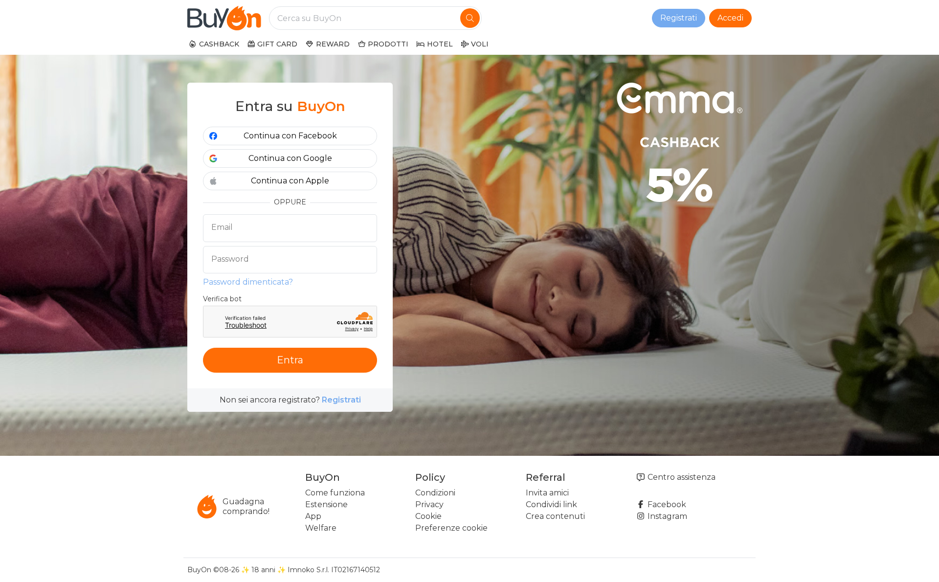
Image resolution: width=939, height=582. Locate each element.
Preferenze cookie (451, 528)
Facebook (666, 504)
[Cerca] (470, 18)
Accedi (730, 17)
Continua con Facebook (290, 135)
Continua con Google (290, 158)
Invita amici (547, 492)
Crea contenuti (555, 516)
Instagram (666, 516)
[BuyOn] (224, 18)
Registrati (678, 17)
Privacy (429, 504)
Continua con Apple (290, 180)
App (313, 516)
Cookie (428, 516)
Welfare (320, 528)
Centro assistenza (680, 477)
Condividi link (551, 504)
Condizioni (435, 492)
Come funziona (335, 492)
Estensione (326, 504)
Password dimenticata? (248, 282)
